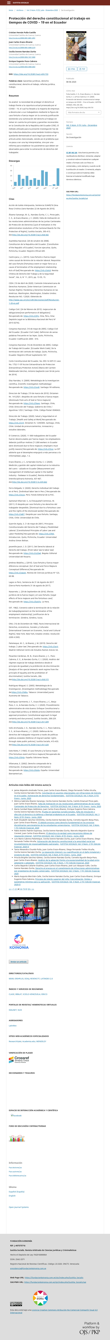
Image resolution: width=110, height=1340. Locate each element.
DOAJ (27, 978)
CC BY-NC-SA (71, 152)
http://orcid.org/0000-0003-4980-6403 (22, 67)
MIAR (11, 978)
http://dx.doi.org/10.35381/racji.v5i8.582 (30, 235)
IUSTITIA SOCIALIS (21, 2)
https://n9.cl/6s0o (32, 770)
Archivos (19, 10)
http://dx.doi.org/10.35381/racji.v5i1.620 (30, 744)
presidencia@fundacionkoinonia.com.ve (28, 1268)
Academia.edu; (29, 1041)
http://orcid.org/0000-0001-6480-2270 (22, 48)
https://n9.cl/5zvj (45, 449)
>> (33, 889)
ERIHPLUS (19, 978)
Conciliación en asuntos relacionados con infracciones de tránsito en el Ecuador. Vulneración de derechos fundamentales (57, 794)
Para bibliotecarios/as (17, 1175)
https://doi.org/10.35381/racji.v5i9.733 (31, 74)
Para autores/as (15, 1171)
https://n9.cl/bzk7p (32, 601)
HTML (72, 69)
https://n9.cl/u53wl (32, 553)
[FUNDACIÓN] (19, 950)
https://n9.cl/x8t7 (17, 514)
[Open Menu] (9, 2)
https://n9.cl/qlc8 (43, 270)
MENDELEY (41, 1041)
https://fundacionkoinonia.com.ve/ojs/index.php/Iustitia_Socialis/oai (55, 1282)
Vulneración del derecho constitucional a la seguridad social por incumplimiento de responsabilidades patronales (54, 842)
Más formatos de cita (76, 112)
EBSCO (44, 994)
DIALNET (13, 1010)
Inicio (11, 10)
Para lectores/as (15, 1167)
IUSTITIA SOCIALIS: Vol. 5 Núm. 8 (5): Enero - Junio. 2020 (75, 806)
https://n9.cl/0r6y (17, 757)
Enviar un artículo (18, 962)
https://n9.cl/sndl (31, 387)
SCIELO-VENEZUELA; (32, 994)
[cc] (16, 1305)
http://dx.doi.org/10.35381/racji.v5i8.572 (30, 679)
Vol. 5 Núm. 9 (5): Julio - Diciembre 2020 (42, 10)
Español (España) (16, 1191)
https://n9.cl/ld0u (20, 692)
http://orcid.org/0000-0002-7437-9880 (22, 57)
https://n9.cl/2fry (31, 316)
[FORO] (17, 1141)
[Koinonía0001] (16, 1115)
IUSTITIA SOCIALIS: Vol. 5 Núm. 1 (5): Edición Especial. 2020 (62, 863)
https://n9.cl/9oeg (32, 403)
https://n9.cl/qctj (50, 646)
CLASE (11, 994)
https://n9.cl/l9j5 (46, 533)
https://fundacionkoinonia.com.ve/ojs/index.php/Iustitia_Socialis (54, 1277)
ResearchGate (15, 1041)
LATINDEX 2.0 (47, 978)
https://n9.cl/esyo (17, 494)
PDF (83, 69)
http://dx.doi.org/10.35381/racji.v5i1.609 (30, 722)
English (12, 1195)
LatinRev (12, 1025)
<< (10, 889)
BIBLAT (18, 994)
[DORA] (40, 1305)
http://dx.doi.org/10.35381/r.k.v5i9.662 (29, 482)
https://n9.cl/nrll (16, 423)
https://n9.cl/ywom (17, 572)
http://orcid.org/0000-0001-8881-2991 (22, 38)
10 (29, 889)
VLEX (20, 1010)
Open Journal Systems (19, 1207)
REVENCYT (35, 978)
